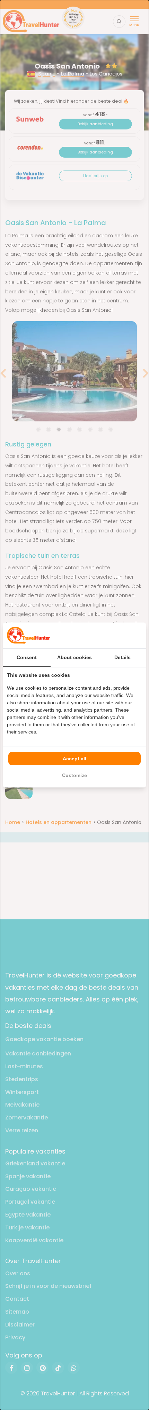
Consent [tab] (27, 657)
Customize (74, 775)
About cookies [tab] (74, 657)
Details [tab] (122, 657)
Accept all (74, 758)
